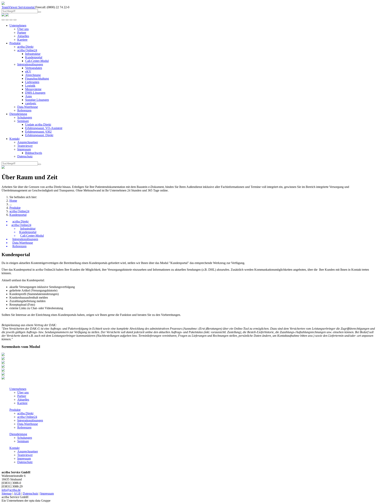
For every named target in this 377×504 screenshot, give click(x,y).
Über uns (23, 392)
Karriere (22, 403)
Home (13, 200)
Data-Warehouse (27, 424)
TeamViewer (10, 7)
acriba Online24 (19, 211)
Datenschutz (25, 462)
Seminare (23, 441)
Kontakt (14, 448)
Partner (21, 396)
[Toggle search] (11, 19)
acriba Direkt (25, 413)
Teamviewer (25, 455)
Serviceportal (26, 7)
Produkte (15, 207)
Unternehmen (17, 389)
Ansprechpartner (27, 451)
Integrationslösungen (30, 420)
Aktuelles (23, 399)
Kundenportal (18, 214)
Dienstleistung (18, 434)
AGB (17, 493)
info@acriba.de (11, 490)
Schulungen (24, 437)
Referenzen (24, 427)
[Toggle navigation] (14, 19)
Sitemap (7, 493)
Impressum (24, 458)
